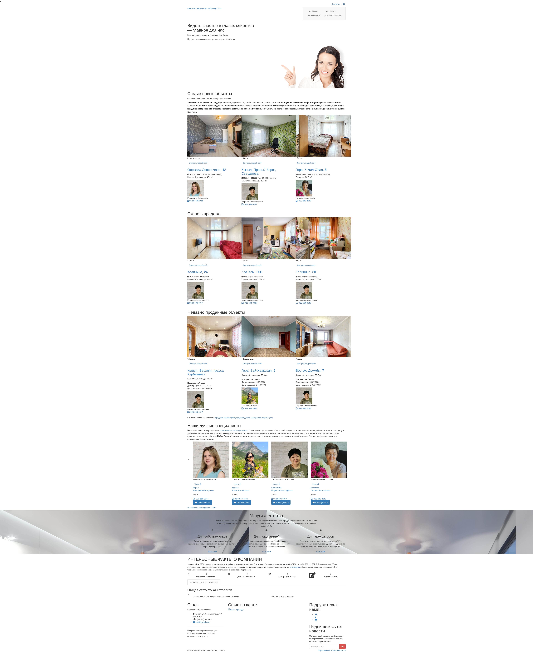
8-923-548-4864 (250, 408)
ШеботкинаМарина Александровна (282, 489)
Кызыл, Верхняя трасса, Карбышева (206, 372)
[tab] (203, 582)
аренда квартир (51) (263, 417)
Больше (211, 551)
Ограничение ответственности (332, 650)
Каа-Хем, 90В (252, 271)
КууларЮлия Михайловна (240, 489)
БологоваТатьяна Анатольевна (320, 489)
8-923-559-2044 (196, 200)
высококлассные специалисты (233, 430)
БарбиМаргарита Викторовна (203, 489)
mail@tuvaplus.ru (202, 622)
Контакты (336, 4)
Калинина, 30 (306, 271)
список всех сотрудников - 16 (200, 507)
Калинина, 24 (197, 271)
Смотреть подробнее (197, 163)
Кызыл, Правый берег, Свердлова (259, 171)
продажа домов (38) (245, 417)
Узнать (197, 484)
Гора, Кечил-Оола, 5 (311, 169)
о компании (295, 566)
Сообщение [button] (203, 502)
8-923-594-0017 (250, 204)
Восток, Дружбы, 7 (310, 370)
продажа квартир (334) (225, 417)
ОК (342, 646)
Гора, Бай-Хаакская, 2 (258, 370)
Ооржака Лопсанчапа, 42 (206, 169)
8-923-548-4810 (304, 200)
